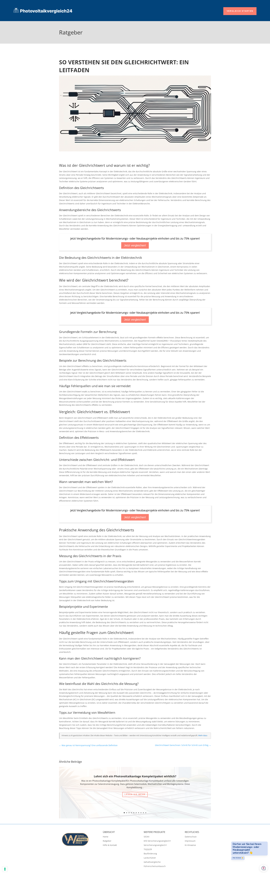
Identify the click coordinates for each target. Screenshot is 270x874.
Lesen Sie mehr (135, 794)
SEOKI (146, 837)
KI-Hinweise (190, 845)
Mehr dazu (202, 735)
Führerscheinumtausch (155, 866)
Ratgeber (107, 841)
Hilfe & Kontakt (110, 845)
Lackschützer (150, 858)
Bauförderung (150, 854)
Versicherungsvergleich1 (155, 845)
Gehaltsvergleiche (152, 862)
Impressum (190, 841)
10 (145, 812)
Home (105, 837)
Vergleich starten (240, 11)
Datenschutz (191, 837)
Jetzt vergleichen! (135, 245)
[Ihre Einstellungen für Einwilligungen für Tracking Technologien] (5, 869)
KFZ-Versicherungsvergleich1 (157, 841)
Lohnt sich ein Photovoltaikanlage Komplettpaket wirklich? (135, 776)
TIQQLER (148, 849)
